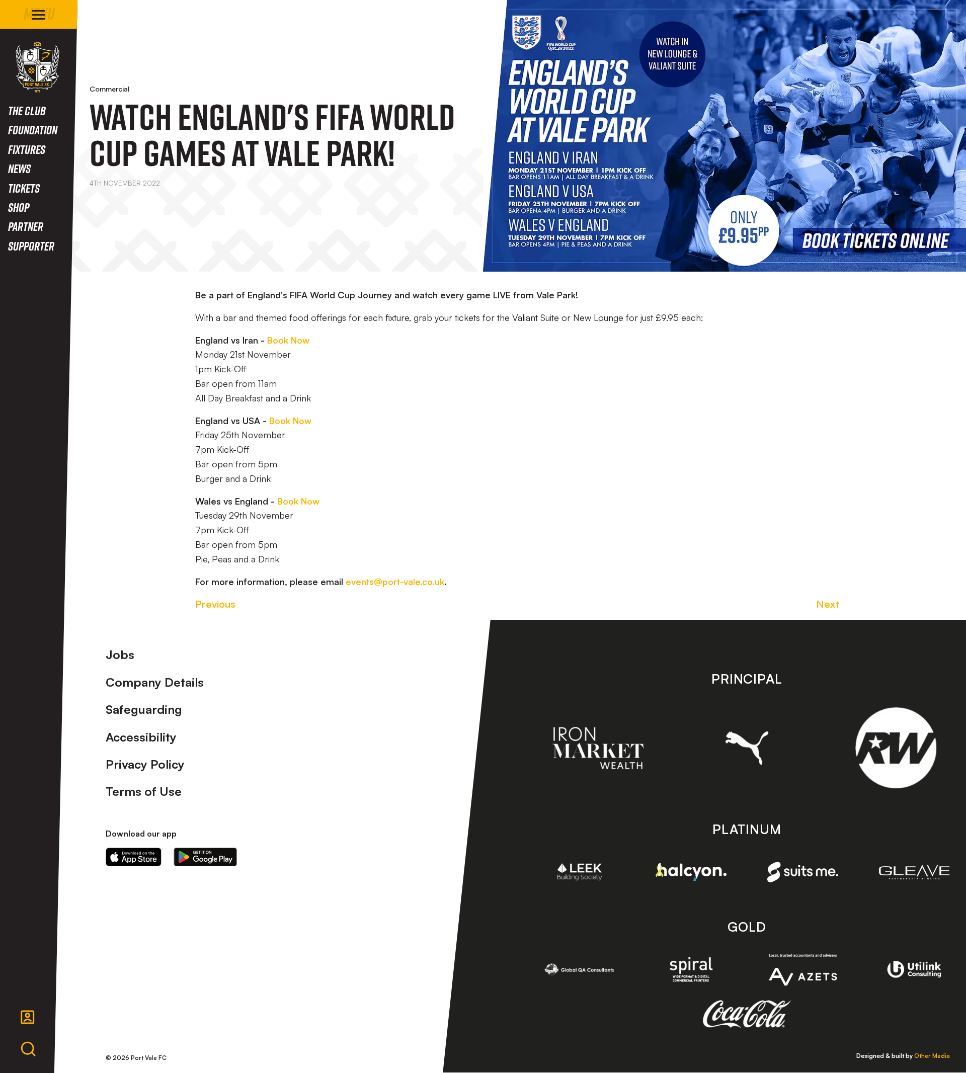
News (19, 168)
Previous (215, 604)
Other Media (932, 1055)
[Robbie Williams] (895, 747)
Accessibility (141, 737)
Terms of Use (144, 791)
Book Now (288, 340)
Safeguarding (144, 709)
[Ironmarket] (598, 748)
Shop (18, 207)
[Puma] (746, 748)
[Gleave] (914, 872)
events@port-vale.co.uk (395, 581)
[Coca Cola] (746, 1014)
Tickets (24, 188)
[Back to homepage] (37, 67)
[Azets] (803, 969)
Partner (25, 226)
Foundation (32, 129)
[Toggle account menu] (27, 1017)
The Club (27, 110)
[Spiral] (691, 969)
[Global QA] (579, 969)
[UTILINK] (914, 969)
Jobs (120, 654)
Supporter (31, 245)
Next (827, 604)
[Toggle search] (28, 1049)
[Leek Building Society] (579, 872)
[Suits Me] (803, 872)
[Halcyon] (691, 872)
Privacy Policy (145, 764)
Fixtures (26, 149)
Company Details (155, 682)
